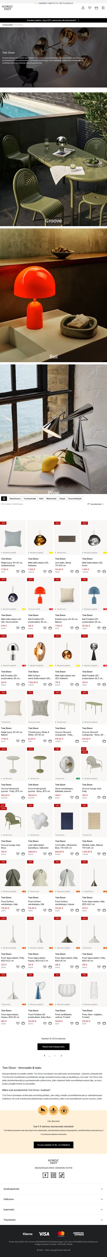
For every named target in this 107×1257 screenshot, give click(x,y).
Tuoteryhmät (30, 498)
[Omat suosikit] (89, 7)
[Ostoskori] (96, 7)
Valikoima (8, 1199)
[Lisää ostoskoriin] (23, 571)
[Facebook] (45, 1175)
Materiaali (51, 498)
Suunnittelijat (74, 498)
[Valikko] (103, 7)
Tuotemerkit (7, 25)
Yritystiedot (9, 1219)
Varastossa (14, 498)
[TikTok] (62, 1175)
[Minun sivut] (83, 7)
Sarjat (62, 498)
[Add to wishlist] (18, 571)
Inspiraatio (8, 1209)
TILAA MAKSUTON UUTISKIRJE (53, 1145)
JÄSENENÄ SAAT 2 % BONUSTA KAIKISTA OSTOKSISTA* (56, 2)
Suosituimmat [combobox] (96, 504)
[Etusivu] (7, 8)
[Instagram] (53, 1175)
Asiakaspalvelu (11, 1188)
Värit (41, 498)
